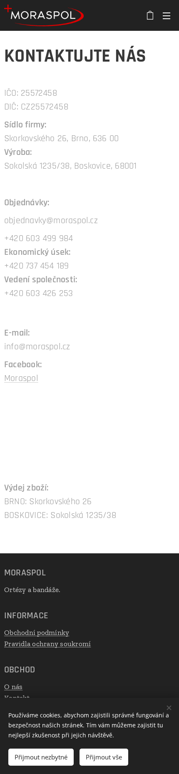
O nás (13, 686)
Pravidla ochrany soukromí (47, 644)
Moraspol (21, 378)
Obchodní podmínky (36, 632)
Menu (166, 15)
